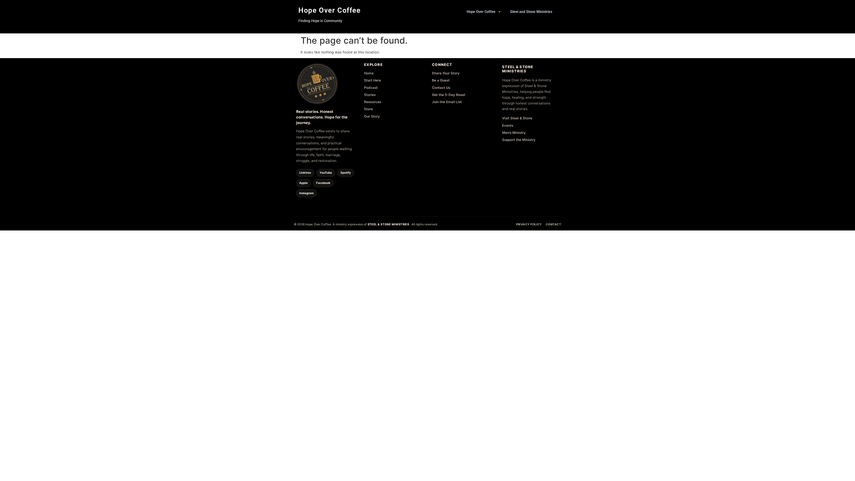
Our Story (372, 116)
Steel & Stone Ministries (389, 224)
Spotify (345, 172)
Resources (372, 102)
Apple (303, 183)
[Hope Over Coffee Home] (317, 84)
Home (369, 73)
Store (368, 109)
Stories (370, 95)
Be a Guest (441, 80)
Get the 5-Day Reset (448, 95)
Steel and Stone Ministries (531, 12)
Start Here (372, 80)
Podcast (371, 88)
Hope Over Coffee (329, 10)
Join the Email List (447, 102)
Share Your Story (446, 73)
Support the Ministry (518, 140)
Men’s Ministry (514, 132)
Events (507, 125)
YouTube (326, 172)
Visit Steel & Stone (517, 118)
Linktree (305, 172)
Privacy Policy (529, 224)
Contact (553, 224)
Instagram (306, 193)
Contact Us (441, 88)
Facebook (323, 183)
